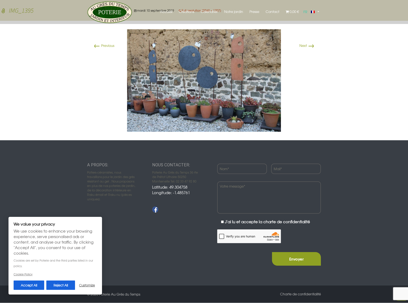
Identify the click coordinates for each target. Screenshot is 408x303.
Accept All (29, 285)
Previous (104, 45)
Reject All (61, 285)
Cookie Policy (23, 274)
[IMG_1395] (204, 80)
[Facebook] (155, 209)
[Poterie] (109, 11)
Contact (272, 11)
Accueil (166, 11)
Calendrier (209, 11)
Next (306, 45)
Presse (254, 11)
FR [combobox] (305, 11)
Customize (87, 285)
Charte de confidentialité (300, 293)
